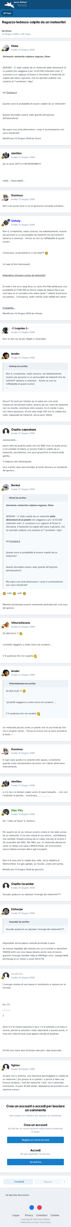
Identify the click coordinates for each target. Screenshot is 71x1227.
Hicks (8, 31)
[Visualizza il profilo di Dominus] (6, 197)
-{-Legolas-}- (20, 328)
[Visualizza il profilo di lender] (6, 355)
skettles (16, 153)
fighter (15, 1065)
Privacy (29, 1215)
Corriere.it (11, 92)
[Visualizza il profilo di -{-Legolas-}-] (6, 330)
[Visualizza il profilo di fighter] (6, 1067)
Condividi (19, 1181)
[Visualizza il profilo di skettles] (6, 155)
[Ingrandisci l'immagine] (46, 252)
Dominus (17, 195)
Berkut (15, 485)
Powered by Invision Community (35, 1222)
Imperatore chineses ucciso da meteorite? (24, 275)
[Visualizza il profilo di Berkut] (6, 487)
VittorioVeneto (20, 622)
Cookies (55, 1215)
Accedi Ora (35, 1162)
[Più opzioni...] (65, 48)
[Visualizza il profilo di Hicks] (6, 48)
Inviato (23, 49)
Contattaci (41, 1215)
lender (15, 353)
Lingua (16, 1215)
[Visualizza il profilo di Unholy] (6, 223)
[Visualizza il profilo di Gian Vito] (6, 812)
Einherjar (17, 909)
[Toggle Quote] (7, 366)
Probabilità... (9, 308)
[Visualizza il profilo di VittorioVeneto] (6, 625)
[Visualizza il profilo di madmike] (6, 975)
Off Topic (26, 34)
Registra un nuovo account (35, 1140)
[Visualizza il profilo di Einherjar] (6, 911)
